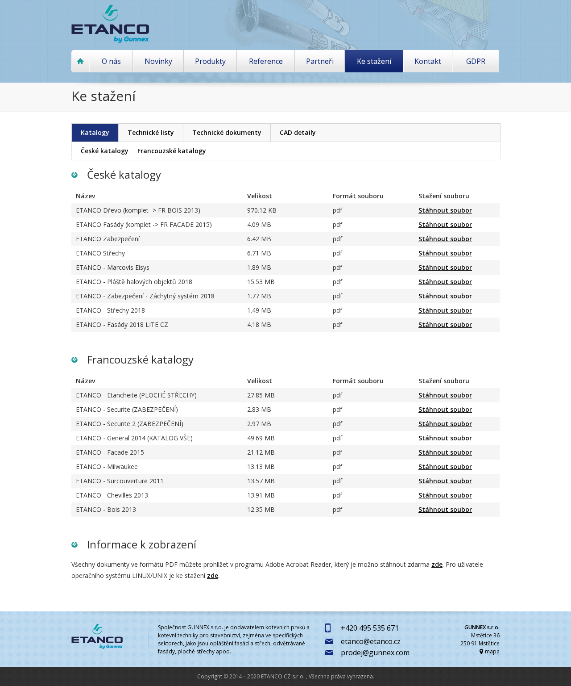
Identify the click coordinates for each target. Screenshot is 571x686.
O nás (111, 61)
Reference (266, 61)
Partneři (320, 61)
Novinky (158, 61)
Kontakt (427, 61)
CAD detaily (298, 132)
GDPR (475, 61)
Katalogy (95, 132)
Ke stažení (374, 61)
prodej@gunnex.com (375, 652)
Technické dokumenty (226, 132)
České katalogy (104, 150)
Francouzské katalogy (171, 150)
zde (437, 564)
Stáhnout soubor (445, 210)
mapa (492, 651)
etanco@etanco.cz (371, 641)
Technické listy (151, 132)
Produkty (210, 61)
